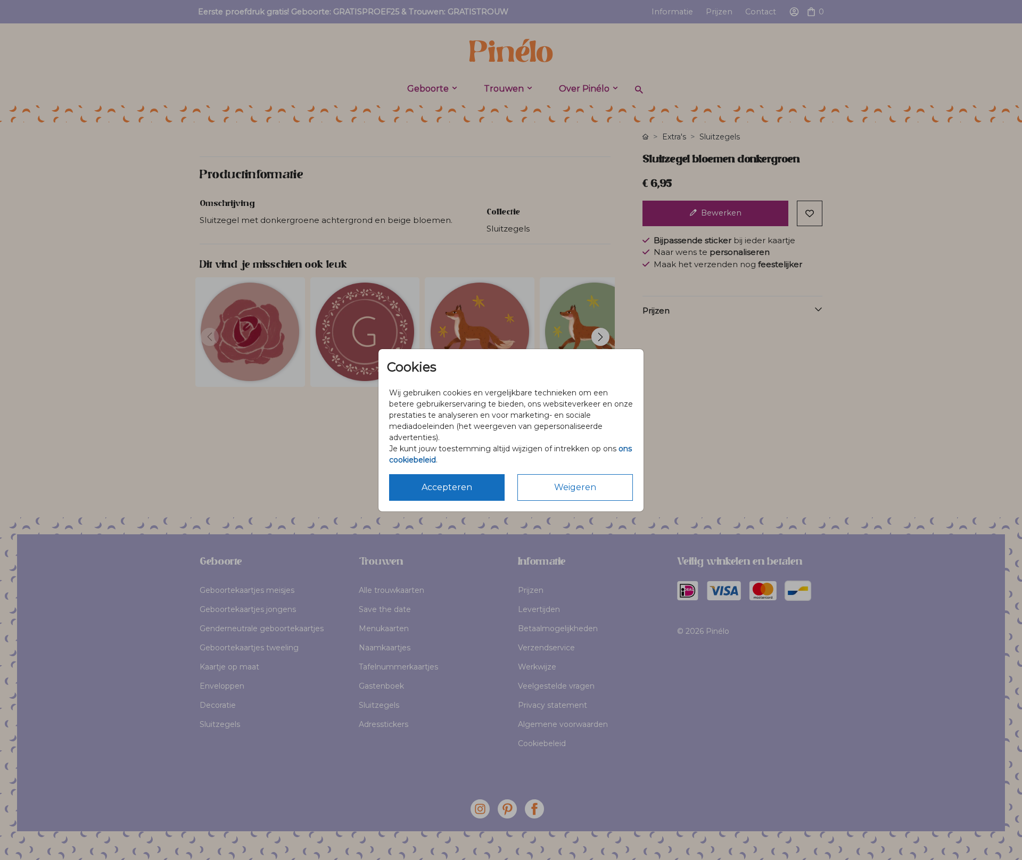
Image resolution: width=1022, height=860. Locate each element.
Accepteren (447, 487)
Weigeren (575, 487)
